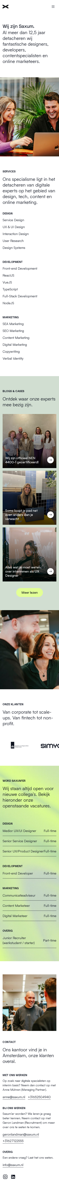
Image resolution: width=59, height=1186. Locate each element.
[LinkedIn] (13, 1176)
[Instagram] (5, 1176)
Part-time (29, 940)
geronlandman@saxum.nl (21, 1134)
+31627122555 (13, 1141)
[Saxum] (5, 7)
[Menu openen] (53, 6)
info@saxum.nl (13, 1165)
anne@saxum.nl (14, 1097)
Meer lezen (29, 592)
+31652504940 (39, 1097)
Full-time (29, 831)
